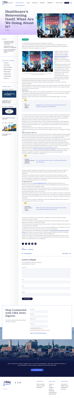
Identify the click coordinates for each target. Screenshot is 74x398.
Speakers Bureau (52, 394)
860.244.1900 (39, 387)
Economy (6, 63)
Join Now (66, 2)
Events (28, 2)
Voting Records (64, 387)
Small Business (7, 76)
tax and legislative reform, (40, 183)
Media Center (7, 71)
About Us (10, 2)
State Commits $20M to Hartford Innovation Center (9, 51)
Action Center (64, 384)
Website (23, 292)
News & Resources (20, 2)
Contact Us (51, 384)
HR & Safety (7, 65)
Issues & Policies (8, 67)
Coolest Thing (59, 2)
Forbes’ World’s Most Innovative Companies (44, 148)
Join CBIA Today (37, 370)
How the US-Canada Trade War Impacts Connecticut (9, 43)
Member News (7, 74)
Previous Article (28, 253)
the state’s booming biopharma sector (61, 56)
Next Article (65, 253)
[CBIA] (4, 3)
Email (23, 286)
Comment (24, 267)
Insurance (42, 2)
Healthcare (30, 249)
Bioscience (24, 249)
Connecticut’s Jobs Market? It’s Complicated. (10, 47)
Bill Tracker (63, 389)
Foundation (35, 2)
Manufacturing (7, 69)
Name (23, 279)
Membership (50, 2)
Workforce (6, 78)
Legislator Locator (65, 385)
